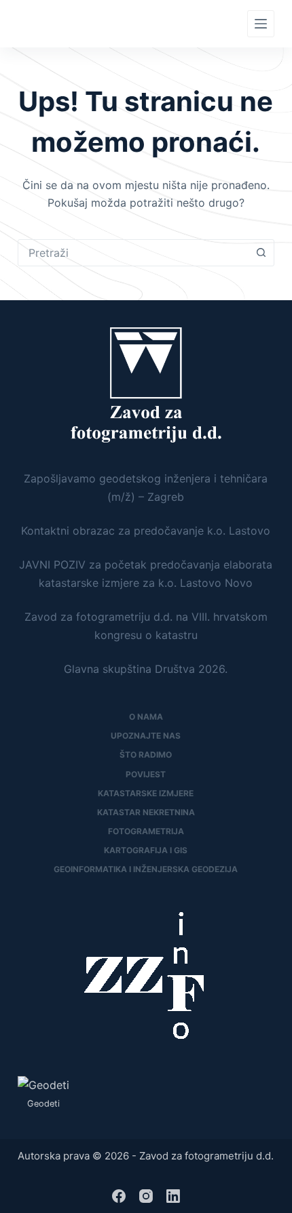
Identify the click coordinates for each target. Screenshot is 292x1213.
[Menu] (260, 23)
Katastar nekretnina (146, 812)
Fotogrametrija (146, 831)
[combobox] (133, 252)
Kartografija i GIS (145, 850)
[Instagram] (146, 1196)
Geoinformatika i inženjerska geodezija (146, 869)
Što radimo (146, 754)
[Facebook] (119, 1196)
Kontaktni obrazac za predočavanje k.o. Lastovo (145, 530)
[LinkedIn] (173, 1196)
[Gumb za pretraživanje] (261, 253)
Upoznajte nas (146, 736)
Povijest (146, 774)
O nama (146, 717)
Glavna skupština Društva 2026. (145, 669)
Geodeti (43, 1103)
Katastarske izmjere (146, 793)
